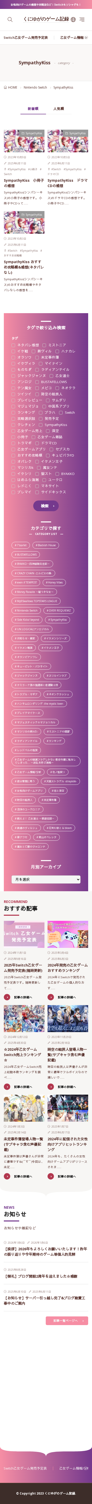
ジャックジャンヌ (31, 376)
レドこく (24, 486)
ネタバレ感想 (27, 345)
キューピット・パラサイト (34, 667)
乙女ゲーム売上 (29, 431)
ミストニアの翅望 (60, 732)
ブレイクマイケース (30, 713)
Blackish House (48, 545)
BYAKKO (67, 474)
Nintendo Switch (35, 87)
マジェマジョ (27, 406)
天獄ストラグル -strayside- (62, 781)
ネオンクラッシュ (60, 694)
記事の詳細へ (23, 997)
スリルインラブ (59, 676)
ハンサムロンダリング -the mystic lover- (41, 704)
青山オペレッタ (49, 837)
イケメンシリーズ (58, 639)
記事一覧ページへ (65, 1321)
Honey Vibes (56, 583)
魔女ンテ (49, 468)
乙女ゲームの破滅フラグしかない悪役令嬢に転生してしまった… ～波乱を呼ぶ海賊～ (47, 761)
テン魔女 (24, 388)
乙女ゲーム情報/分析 (75, 37)
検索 (45, 505)
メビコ (46, 388)
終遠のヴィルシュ (28, 828)
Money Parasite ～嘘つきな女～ (36, 592)
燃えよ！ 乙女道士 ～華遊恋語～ (37, 819)
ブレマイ (24, 492)
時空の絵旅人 (51, 394)
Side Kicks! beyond (29, 620)
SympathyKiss (34, 133)
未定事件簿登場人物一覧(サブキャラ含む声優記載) (23, 1144)
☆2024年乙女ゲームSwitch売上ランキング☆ (22, 1054)
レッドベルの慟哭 (28, 750)
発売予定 (51, 419)
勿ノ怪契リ (60, 772)
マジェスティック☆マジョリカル (37, 722)
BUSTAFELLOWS (53, 382)
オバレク (24, 461)
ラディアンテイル (55, 370)
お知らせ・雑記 (27, 639)
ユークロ (55, 480)
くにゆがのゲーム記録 (46, 19)
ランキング (25, 412)
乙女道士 (62, 376)
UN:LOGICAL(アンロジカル (34, 629)
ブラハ (49, 412)
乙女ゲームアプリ (31, 449)
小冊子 (33, 169)
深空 (55, 431)
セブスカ (62, 449)
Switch (8, 174)
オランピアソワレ (28, 657)
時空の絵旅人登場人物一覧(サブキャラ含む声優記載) (67, 1054)
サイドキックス (53, 492)
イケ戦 (22, 351)
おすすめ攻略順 (13, 255)
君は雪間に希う (27, 781)
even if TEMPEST (28, 583)
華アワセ (23, 837)
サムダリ (58, 400)
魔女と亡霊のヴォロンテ (32, 847)
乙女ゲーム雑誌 (50, 437)
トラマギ (24, 443)
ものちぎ (24, 370)
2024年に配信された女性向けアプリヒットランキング (68, 1144)
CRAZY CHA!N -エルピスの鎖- (36, 573)
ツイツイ (24, 394)
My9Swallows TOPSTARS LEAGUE (38, 601)
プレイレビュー (29, 400)
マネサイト (49, 486)
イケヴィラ (25, 363)
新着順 (33, 108)
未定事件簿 (49, 357)
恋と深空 (60, 791)
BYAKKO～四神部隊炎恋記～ (35, 564)
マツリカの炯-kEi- (29, 732)
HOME (12, 87)
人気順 (58, 108)
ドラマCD (53, 174)
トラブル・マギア (28, 694)
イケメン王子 (51, 461)
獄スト (46, 474)
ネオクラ (68, 388)
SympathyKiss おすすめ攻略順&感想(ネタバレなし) (24, 267)
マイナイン (53, 363)
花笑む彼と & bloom (62, 828)
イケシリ (24, 474)
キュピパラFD (62, 455)
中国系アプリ (58, 406)
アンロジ (24, 382)
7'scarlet (23, 545)
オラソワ (24, 357)
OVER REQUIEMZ (61, 611)
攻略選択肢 (25, 419)
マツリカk (24, 468)
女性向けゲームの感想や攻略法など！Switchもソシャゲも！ (46, 4)
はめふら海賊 (27, 480)
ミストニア (56, 345)
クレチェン (25, 425)
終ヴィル (44, 351)
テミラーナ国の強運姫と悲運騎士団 (39, 685)
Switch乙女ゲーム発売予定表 (26, 37)
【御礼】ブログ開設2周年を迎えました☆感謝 (40, 1276)
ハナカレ (68, 351)
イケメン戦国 (26, 648)
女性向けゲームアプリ (31, 791)
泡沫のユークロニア (30, 810)
